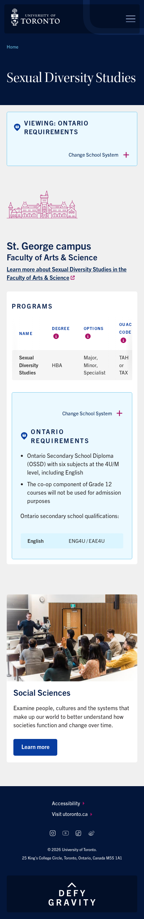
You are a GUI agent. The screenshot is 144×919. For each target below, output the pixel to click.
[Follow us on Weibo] (91, 833)
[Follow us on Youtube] (65, 833)
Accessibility (66, 803)
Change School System (94, 154)
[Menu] (131, 19)
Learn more (35, 746)
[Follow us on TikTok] (78, 833)
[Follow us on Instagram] (52, 833)
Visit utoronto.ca (70, 814)
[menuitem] (72, 803)
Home (12, 47)
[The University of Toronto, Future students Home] (35, 17)
